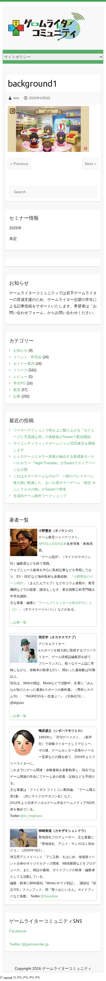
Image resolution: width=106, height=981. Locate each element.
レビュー (20, 377)
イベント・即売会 (27, 357)
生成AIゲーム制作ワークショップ (39, 496)
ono (16, 98)
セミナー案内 (24, 364)
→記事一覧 (18, 622)
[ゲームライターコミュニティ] (46, 28)
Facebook (17, 931)
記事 (16, 396)
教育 (16, 390)
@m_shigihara (31, 816)
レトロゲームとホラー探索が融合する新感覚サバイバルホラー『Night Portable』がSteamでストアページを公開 (54, 463)
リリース (20, 370)
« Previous (19, 163)
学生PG (19, 383)
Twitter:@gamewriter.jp (29, 944)
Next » (90, 163)
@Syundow (49, 896)
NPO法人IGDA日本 (53, 544)
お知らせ (20, 350)
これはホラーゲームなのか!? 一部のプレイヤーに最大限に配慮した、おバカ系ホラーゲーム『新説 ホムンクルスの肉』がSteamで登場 (54, 482)
